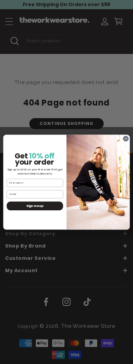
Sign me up (34, 206)
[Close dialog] (126, 138)
